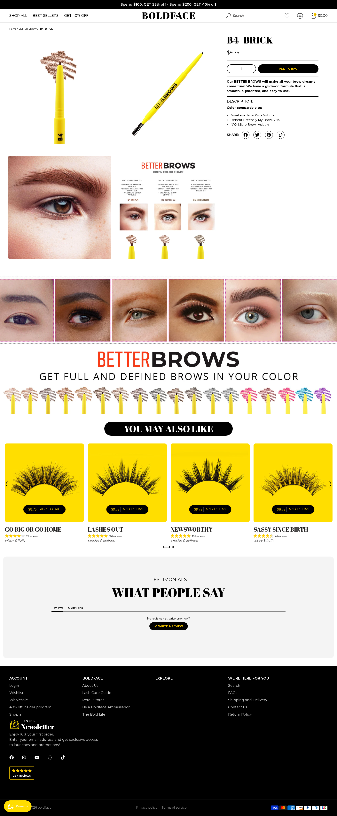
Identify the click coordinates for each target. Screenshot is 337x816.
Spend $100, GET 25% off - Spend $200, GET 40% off (168, 4)
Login (14, 685)
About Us (90, 685)
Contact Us (237, 707)
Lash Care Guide (96, 693)
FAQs (232, 693)
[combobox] (254, 16)
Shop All (18, 15)
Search (234, 685)
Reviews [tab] (57, 608)
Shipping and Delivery (247, 700)
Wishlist (16, 693)
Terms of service (174, 807)
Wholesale (18, 700)
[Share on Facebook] (245, 135)
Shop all (16, 714)
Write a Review (172, 627)
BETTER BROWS (29, 28)
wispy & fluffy (15, 540)
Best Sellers (46, 15)
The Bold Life (93, 714)
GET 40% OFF (76, 15)
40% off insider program (30, 707)
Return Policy (240, 714)
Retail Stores (93, 700)
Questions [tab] (75, 608)
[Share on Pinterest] (269, 135)
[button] (44, 536)
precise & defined (101, 540)
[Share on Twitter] (257, 135)
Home (12, 28)
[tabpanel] (44, 493)
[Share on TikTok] (281, 135)
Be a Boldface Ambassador (106, 707)
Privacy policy (146, 807)
